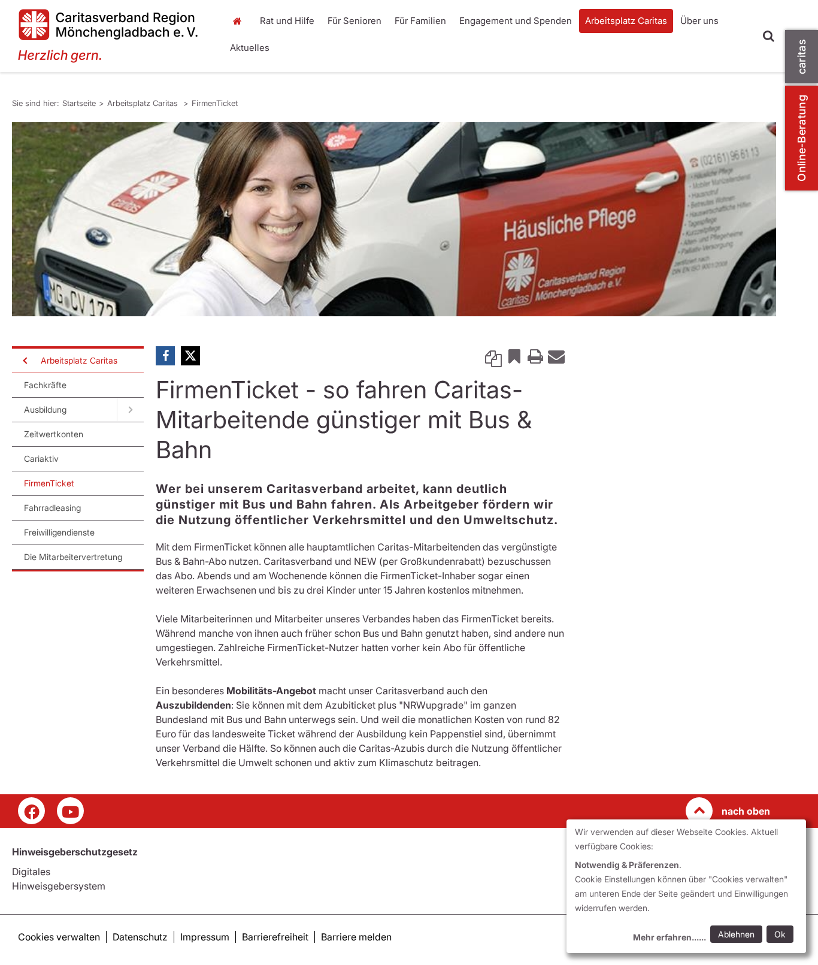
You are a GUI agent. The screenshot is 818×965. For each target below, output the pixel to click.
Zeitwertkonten (53, 434)
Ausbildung (45, 409)
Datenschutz (140, 937)
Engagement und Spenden (515, 20)
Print (535, 355)
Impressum (204, 937)
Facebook (165, 355)
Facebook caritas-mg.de (31, 810)
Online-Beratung (801, 138)
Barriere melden (356, 937)
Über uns (699, 20)
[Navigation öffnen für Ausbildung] (130, 410)
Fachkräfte (45, 385)
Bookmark (514, 355)
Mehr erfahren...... (669, 937)
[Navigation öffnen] (24, 361)
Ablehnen (736, 934)
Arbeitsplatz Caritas (626, 20)
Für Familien (420, 20)
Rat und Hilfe (287, 20)
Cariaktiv (41, 458)
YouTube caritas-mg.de (70, 810)
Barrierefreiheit (275, 937)
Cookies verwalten (59, 937)
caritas (801, 56)
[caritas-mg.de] (113, 36)
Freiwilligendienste (59, 532)
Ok (780, 934)
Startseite (241, 21)
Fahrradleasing (52, 508)
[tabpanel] (394, 219)
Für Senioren (354, 20)
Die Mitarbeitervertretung (73, 557)
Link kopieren (493, 355)
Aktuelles (249, 47)
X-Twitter (190, 355)
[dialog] (686, 886)
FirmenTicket (215, 103)
